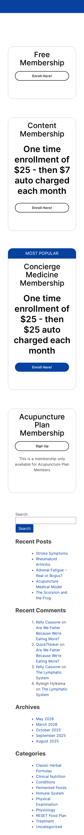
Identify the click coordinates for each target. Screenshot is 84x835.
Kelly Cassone (48, 622)
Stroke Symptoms (52, 553)
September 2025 (51, 735)
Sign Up (52, 446)
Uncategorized (49, 826)
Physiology (45, 810)
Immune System (50, 793)
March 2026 (46, 724)
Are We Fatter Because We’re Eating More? (48, 633)
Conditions (45, 782)
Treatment (45, 821)
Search (21, 514)
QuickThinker (47, 644)
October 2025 (48, 730)
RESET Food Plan (51, 815)
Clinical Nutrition (50, 776)
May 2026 (45, 718)
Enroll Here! (50, 76)
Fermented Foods (51, 787)
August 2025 (47, 741)
